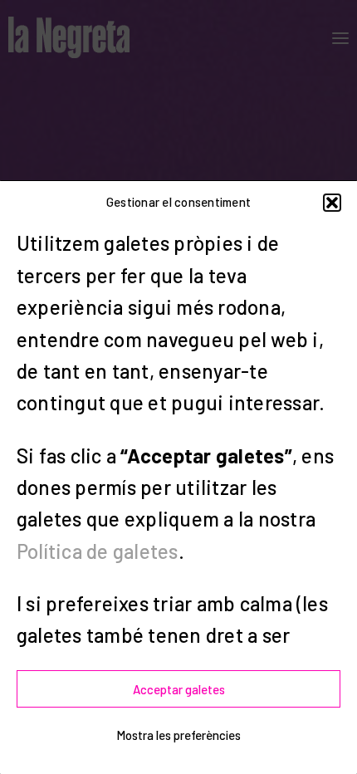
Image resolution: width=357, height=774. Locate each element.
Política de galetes (97, 551)
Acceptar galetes (179, 689)
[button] (332, 202)
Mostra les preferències (178, 734)
